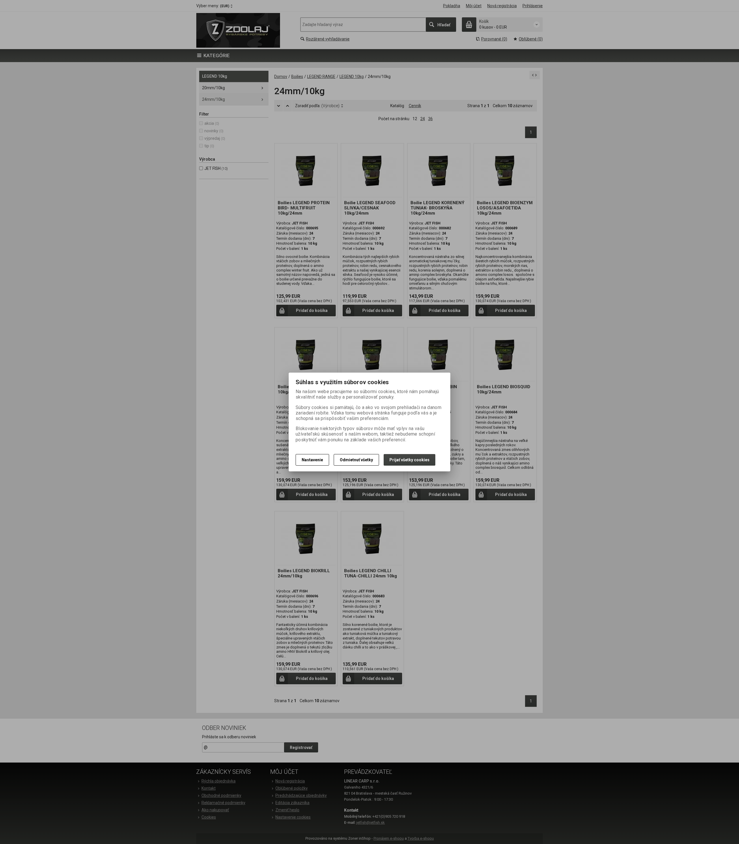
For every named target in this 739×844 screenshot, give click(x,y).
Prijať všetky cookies (409, 460)
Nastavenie (312, 460)
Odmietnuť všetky (356, 460)
